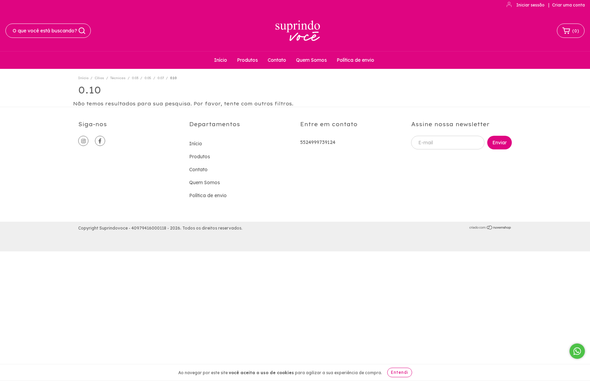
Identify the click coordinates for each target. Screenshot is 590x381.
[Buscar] (82, 31)
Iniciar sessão (530, 5)
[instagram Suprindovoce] (83, 141)
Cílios (99, 78)
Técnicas (118, 78)
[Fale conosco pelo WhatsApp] (577, 351)
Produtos (247, 60)
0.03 (135, 78)
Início (220, 60)
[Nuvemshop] (490, 228)
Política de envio (355, 60)
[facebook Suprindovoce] (100, 141)
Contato (277, 60)
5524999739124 (317, 142)
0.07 (160, 78)
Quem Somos (311, 60)
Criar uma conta (568, 5)
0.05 (147, 78)
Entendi (399, 372)
